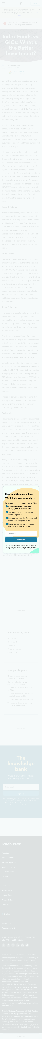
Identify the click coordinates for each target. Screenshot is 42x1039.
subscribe (21, 540)
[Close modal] (34, 489)
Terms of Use (25, 547)
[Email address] (21, 533)
